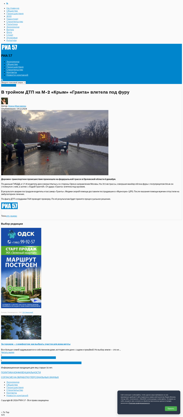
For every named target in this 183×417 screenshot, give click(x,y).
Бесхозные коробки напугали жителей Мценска (28, 357)
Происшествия (15, 13)
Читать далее (7, 352)
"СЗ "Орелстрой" (27, 312)
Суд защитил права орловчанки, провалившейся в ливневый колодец (41, 363)
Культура (11, 40)
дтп (8, 216)
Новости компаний (17, 75)
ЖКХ (9, 16)
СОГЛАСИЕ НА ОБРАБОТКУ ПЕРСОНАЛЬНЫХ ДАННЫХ (30, 377)
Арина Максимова (17, 106)
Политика (12, 24)
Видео (10, 29)
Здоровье (12, 37)
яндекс (13, 216)
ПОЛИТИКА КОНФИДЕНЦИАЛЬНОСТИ (21, 372)
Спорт (9, 35)
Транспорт (12, 19)
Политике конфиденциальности (139, 403)
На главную (12, 8)
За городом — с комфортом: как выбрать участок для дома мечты (35, 344)
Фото (9, 32)
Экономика (12, 27)
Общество (12, 11)
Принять (171, 409)
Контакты (11, 72)
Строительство (14, 21)
